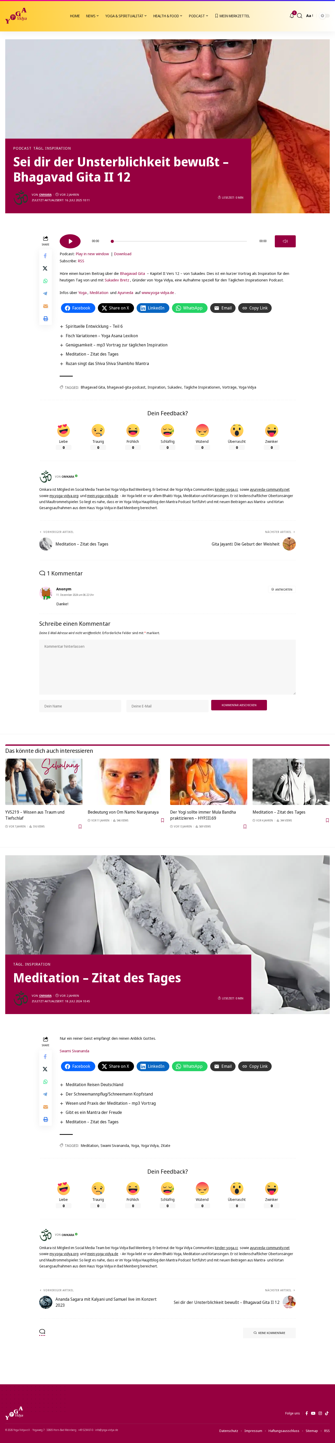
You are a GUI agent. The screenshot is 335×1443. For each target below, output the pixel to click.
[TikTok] (327, 1413)
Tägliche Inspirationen (202, 387)
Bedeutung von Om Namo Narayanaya (123, 812)
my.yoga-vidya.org (64, 495)
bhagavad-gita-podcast (126, 387)
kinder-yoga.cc (226, 489)
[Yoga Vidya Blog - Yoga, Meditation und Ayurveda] (16, 16)
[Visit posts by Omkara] (21, 197)
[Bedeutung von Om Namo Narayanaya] (126, 782)
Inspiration (156, 387)
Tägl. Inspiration (52, 148)
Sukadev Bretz (117, 279)
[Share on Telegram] (45, 293)
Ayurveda (125, 292)
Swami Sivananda (74, 1050)
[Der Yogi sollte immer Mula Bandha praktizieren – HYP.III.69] (208, 782)
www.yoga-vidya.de (158, 292)
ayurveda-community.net (270, 489)
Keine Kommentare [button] (271, 1333)
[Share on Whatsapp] (45, 280)
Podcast (22, 148)
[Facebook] (306, 1413)
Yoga (82, 292)
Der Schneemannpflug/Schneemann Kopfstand (109, 1094)
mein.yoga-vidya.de (102, 495)
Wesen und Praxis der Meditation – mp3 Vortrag (111, 1103)
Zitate (165, 1145)
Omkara (45, 195)
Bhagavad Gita (132, 273)
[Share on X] (45, 268)
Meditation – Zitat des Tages (92, 354)
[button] (299, 15)
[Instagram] (320, 1413)
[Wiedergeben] (70, 241)
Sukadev (175, 387)
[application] (178, 239)
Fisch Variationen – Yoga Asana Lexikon (102, 336)
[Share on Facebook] (45, 255)
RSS (81, 260)
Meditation (99, 292)
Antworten (283, 589)
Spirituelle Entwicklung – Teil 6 (94, 326)
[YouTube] (313, 1413)
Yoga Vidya (247, 387)
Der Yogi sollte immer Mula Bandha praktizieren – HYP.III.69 (203, 815)
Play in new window (92, 253)
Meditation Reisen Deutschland (94, 1084)
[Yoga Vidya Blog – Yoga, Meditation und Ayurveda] (14, 1413)
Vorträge (229, 387)
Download (122, 253)
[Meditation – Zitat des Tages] (291, 782)
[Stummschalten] (285, 241)
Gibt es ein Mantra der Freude (94, 1112)
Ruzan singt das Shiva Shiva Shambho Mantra (107, 363)
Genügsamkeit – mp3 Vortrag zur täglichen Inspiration (117, 345)
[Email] (45, 306)
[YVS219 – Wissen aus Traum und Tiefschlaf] (43, 782)
